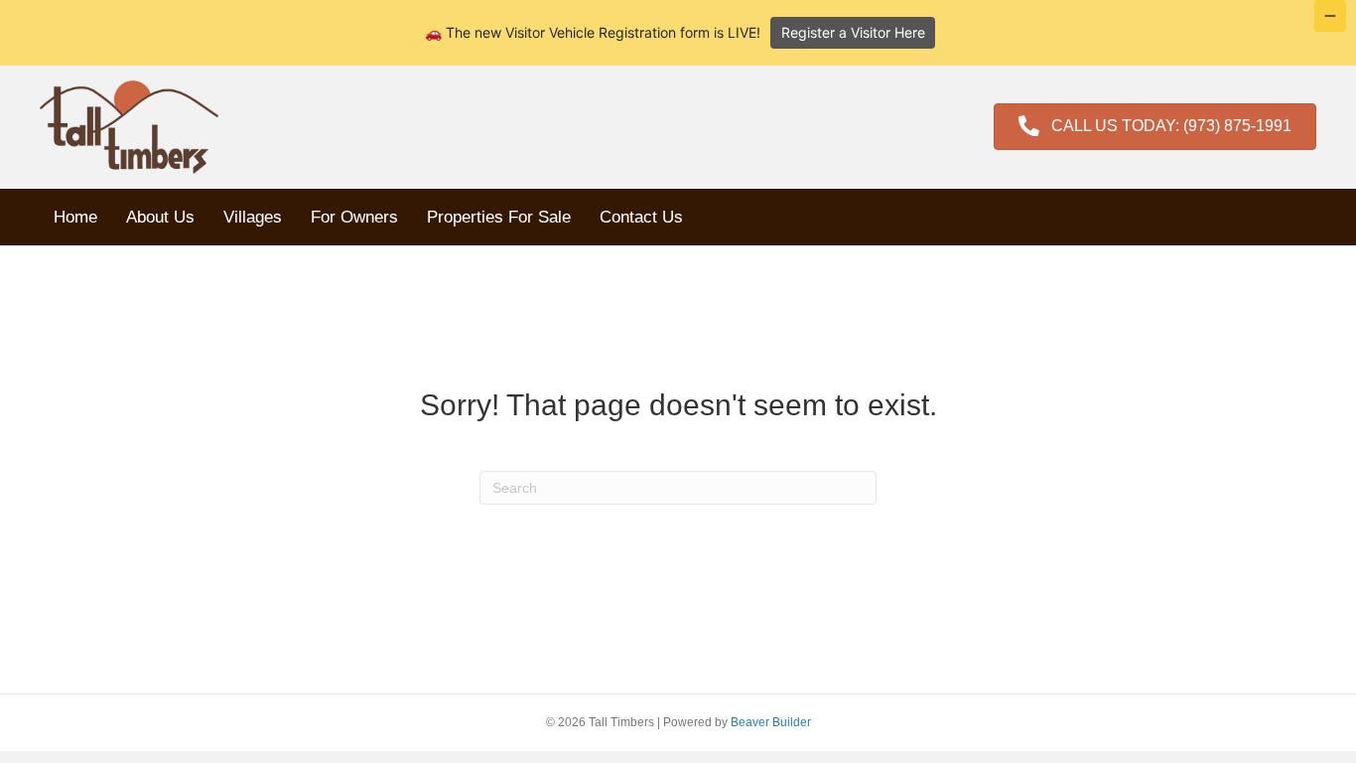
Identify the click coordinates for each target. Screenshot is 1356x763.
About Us (160, 217)
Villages (252, 217)
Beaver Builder (771, 722)
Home (75, 217)
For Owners (354, 217)
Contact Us (641, 217)
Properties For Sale (499, 217)
